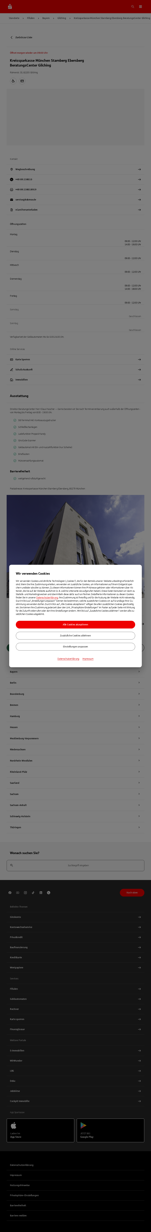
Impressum (88, 659)
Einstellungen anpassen (75, 646)
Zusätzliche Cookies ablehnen (75, 635)
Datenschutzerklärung (47, 597)
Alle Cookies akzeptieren (75, 624)
